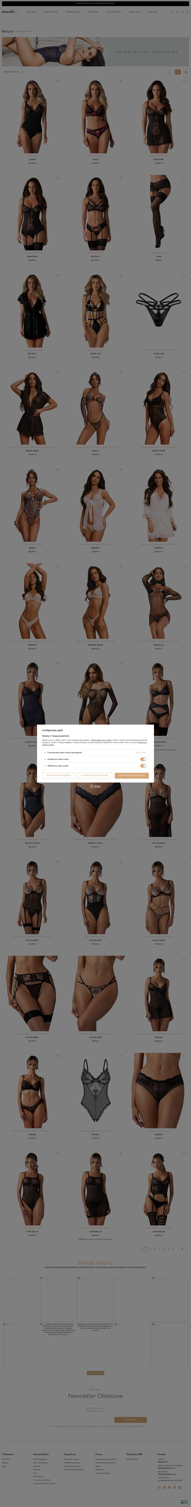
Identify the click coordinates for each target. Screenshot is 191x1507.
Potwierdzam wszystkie (132, 776)
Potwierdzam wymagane (94, 776)
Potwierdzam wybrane (58, 776)
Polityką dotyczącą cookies (101, 740)
